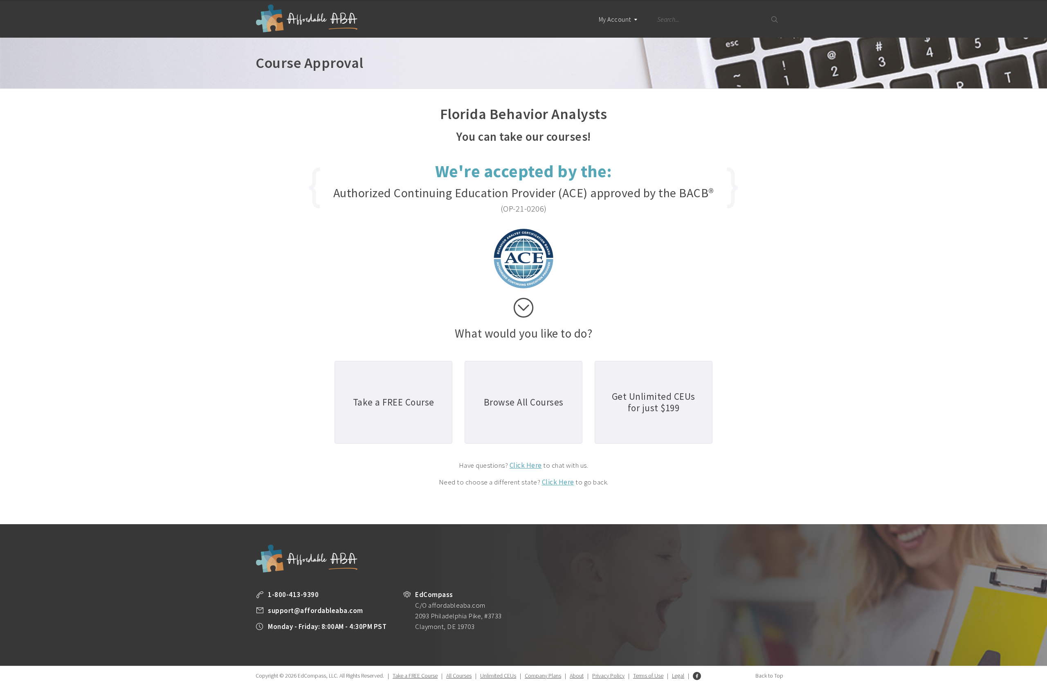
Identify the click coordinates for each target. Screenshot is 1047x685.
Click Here (526, 465)
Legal (678, 675)
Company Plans (543, 675)
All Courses (459, 675)
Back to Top (769, 675)
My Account (616, 19)
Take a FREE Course (415, 675)
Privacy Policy (608, 675)
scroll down (523, 307)
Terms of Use (648, 675)
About (577, 675)
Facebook (697, 676)
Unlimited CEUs (498, 675)
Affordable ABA (307, 19)
